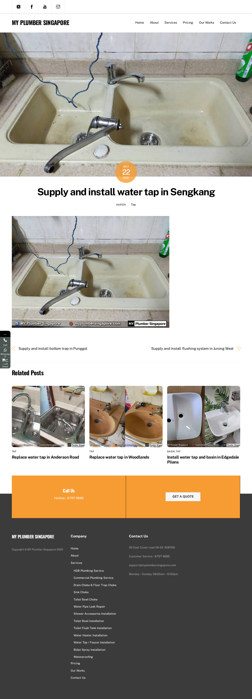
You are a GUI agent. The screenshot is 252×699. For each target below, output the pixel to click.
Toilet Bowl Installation (89, 621)
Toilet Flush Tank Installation (93, 628)
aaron (121, 204)
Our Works (206, 22)
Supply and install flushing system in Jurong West (192, 348)
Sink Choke (81, 592)
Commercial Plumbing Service (93, 577)
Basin (171, 451)
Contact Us (228, 22)
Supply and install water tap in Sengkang (126, 191)
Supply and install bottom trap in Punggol (53, 348)
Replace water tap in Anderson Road (45, 457)
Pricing (188, 22)
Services (170, 22)
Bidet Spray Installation (89, 649)
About (154, 22)
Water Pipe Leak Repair (89, 606)
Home (139, 22)
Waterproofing (83, 656)
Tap (133, 204)
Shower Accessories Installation (95, 613)
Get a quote (183, 496)
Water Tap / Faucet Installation (94, 642)
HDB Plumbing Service (89, 570)
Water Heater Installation (90, 635)
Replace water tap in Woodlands (119, 457)
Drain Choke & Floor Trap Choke (95, 585)
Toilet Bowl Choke (85, 599)
